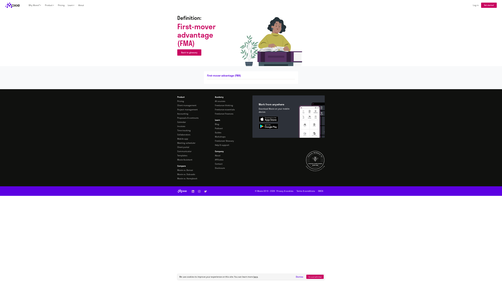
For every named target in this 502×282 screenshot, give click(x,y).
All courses (220, 101)
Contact (219, 163)
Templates (182, 155)
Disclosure (220, 168)
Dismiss (299, 276)
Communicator (184, 151)
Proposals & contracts (188, 117)
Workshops (220, 136)
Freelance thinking (224, 105)
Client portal (183, 147)
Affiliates (219, 159)
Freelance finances (224, 113)
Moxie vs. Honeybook (187, 178)
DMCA (320, 191)
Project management (187, 109)
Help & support (222, 145)
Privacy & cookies (284, 191)
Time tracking (184, 130)
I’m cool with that (315, 277)
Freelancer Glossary (224, 140)
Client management (186, 105)
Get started (489, 5)
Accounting (182, 113)
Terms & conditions (306, 191)
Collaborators (183, 134)
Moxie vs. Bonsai (185, 170)
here (255, 276)
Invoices (181, 126)
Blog (217, 124)
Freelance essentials (225, 109)
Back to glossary (189, 52)
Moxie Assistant (184, 159)
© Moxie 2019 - (265, 191)
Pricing (180, 101)
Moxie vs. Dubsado (186, 174)
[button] (35, 5)
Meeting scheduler (186, 143)
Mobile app (182, 138)
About (218, 155)
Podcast (219, 128)
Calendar (181, 122)
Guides (218, 132)
